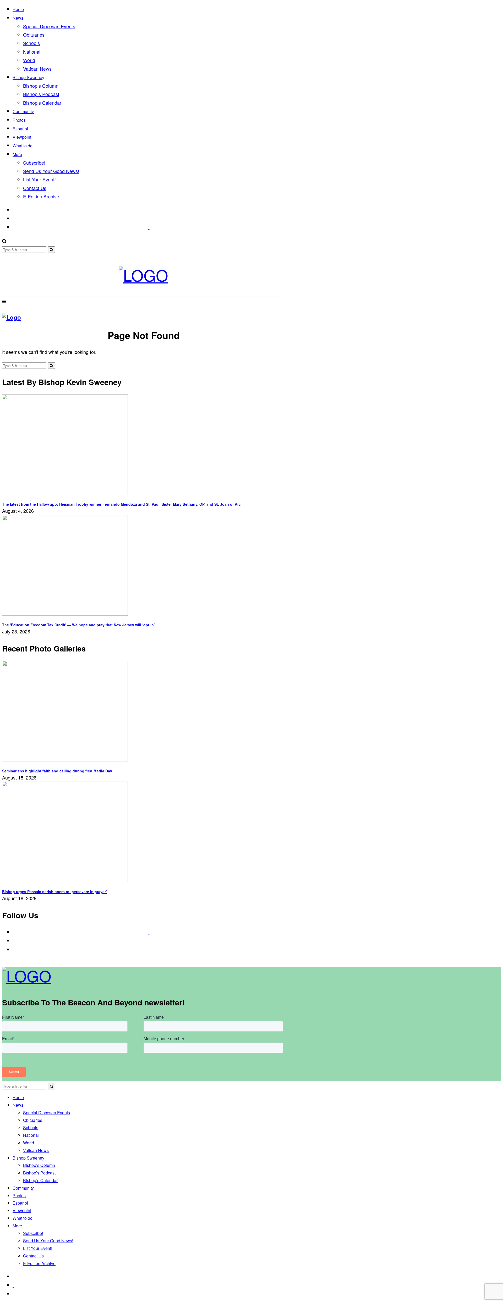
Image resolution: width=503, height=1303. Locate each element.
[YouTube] (149, 227)
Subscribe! (34, 162)
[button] (51, 249)
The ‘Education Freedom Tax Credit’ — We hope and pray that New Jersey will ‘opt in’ (78, 624)
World (29, 60)
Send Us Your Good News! (51, 171)
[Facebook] (149, 209)
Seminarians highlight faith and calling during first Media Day (57, 770)
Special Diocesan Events (49, 26)
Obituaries (34, 34)
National (31, 51)
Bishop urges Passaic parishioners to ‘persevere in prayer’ (54, 891)
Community (23, 111)
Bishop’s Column (40, 85)
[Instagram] (149, 218)
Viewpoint (22, 137)
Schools (31, 43)
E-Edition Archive (41, 196)
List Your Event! (39, 179)
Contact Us (34, 188)
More (17, 154)
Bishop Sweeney (28, 77)
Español (20, 129)
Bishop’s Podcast (41, 94)
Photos (19, 120)
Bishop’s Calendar (42, 102)
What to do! (23, 146)
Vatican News (37, 68)
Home (18, 9)
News (18, 18)
